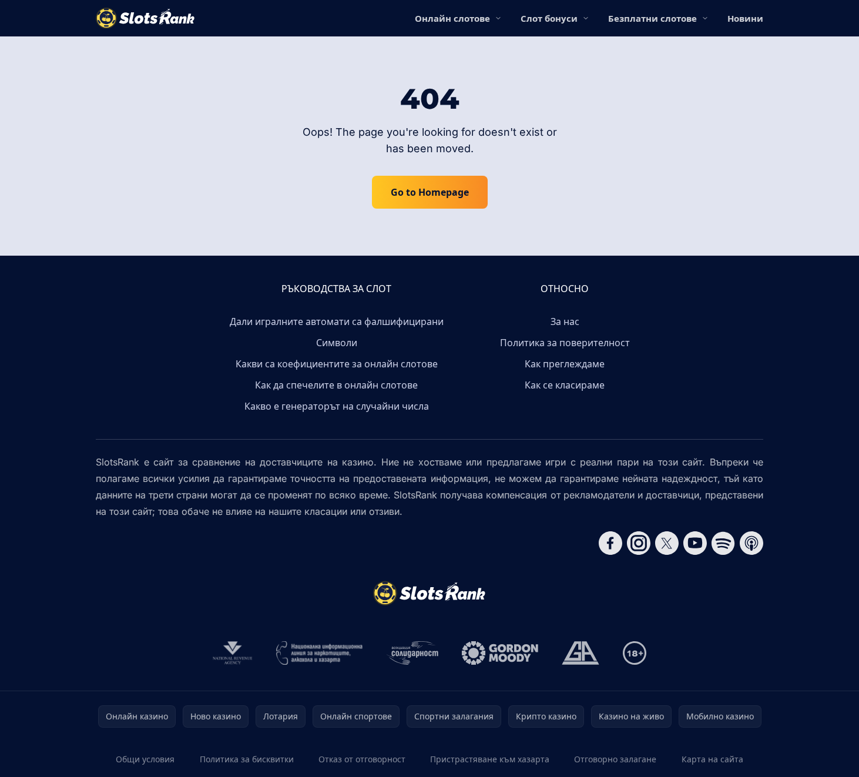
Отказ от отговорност (361, 759)
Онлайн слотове (452, 18)
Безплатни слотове (652, 18)
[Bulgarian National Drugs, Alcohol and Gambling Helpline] (319, 653)
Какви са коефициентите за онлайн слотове (337, 363)
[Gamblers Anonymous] (580, 653)
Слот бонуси (549, 18)
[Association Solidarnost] (412, 653)
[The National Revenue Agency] (233, 653)
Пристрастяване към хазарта (489, 759)
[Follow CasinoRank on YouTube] (695, 543)
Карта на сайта (712, 759)
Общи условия (145, 759)
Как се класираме (565, 385)
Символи (336, 342)
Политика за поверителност (565, 342)
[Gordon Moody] (500, 653)
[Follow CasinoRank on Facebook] (610, 543)
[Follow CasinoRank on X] (667, 543)
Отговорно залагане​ (615, 759)
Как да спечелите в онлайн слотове (336, 385)
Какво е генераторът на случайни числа (336, 406)
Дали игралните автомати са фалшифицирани (337, 321)
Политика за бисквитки (247, 759)
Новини (745, 18)
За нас (565, 321)
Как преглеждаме (565, 363)
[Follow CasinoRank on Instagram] (638, 543)
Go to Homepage (430, 192)
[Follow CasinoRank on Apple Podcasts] (751, 543)
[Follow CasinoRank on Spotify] (723, 543)
